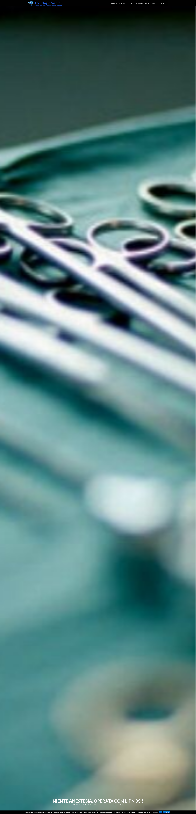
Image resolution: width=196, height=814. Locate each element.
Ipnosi (105, 804)
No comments (125, 804)
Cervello (92, 804)
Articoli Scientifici (86, 804)
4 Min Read (98, 810)
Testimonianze (110, 804)
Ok (160, 812)
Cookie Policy (167, 812)
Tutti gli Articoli (117, 804)
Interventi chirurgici (98, 804)
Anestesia (79, 804)
